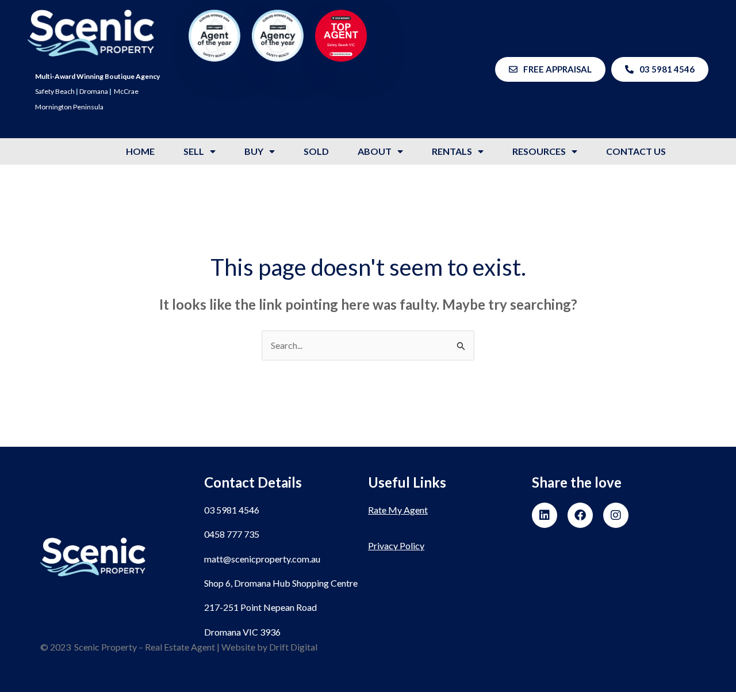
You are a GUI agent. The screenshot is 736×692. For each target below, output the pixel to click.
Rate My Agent (398, 509)
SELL (193, 151)
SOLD (316, 151)
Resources (539, 151)
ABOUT (375, 151)
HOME (140, 151)
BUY (253, 151)
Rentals (452, 151)
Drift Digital (293, 646)
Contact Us (636, 151)
